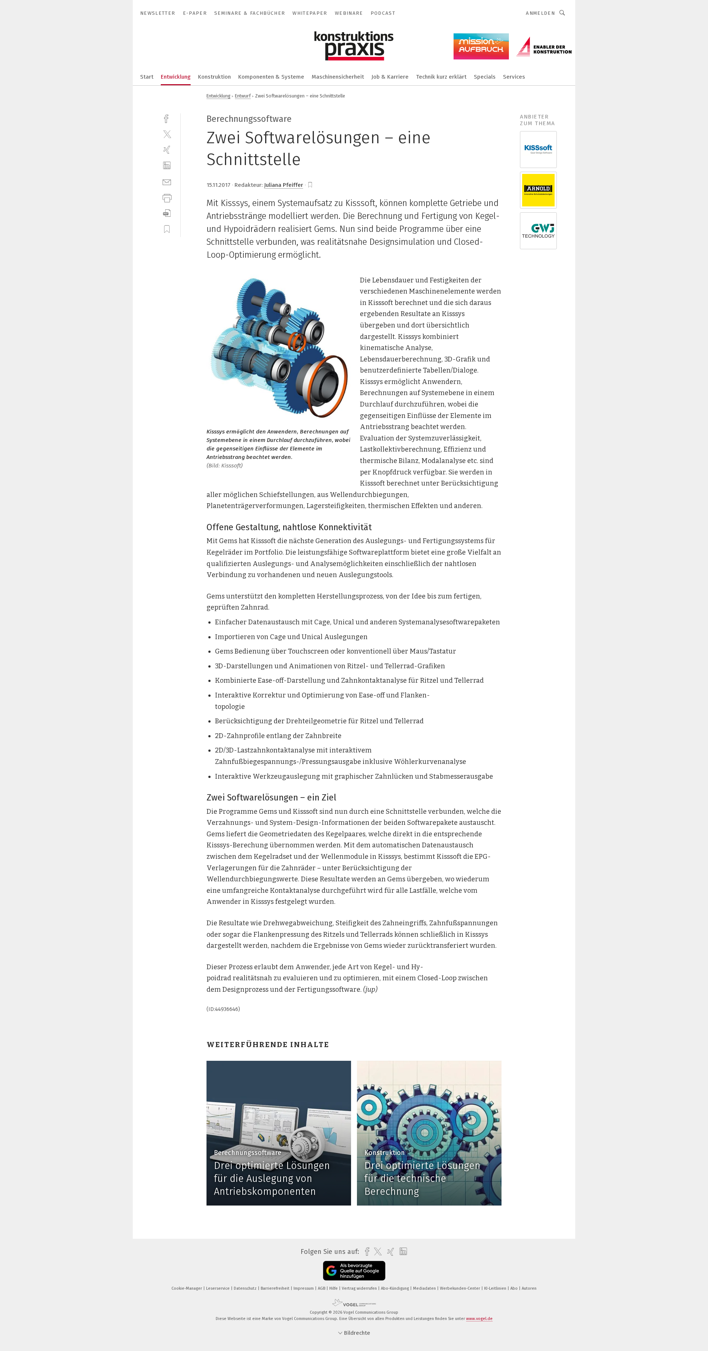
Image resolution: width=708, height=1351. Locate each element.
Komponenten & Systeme (271, 76)
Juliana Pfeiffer (283, 185)
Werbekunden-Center (460, 1288)
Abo (514, 1288)
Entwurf (243, 96)
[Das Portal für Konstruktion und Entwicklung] (146, 76)
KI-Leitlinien (495, 1288)
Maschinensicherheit (338, 76)
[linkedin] (166, 165)
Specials (485, 76)
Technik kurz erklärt (441, 76)
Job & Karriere (390, 76)
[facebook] (166, 118)
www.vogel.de (479, 1318)
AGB (322, 1288)
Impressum (304, 1288)
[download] (166, 213)
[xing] (166, 149)
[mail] (166, 181)
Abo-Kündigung (395, 1288)
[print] (166, 197)
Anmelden (540, 13)
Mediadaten (425, 1288)
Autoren (529, 1288)
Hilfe (334, 1288)
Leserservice (218, 1288)
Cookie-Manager (187, 1288)
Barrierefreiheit (276, 1288)
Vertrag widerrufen (360, 1288)
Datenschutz (246, 1288)
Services (514, 76)
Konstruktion (214, 76)
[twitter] (166, 133)
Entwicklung (176, 76)
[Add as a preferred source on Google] (354, 1270)
